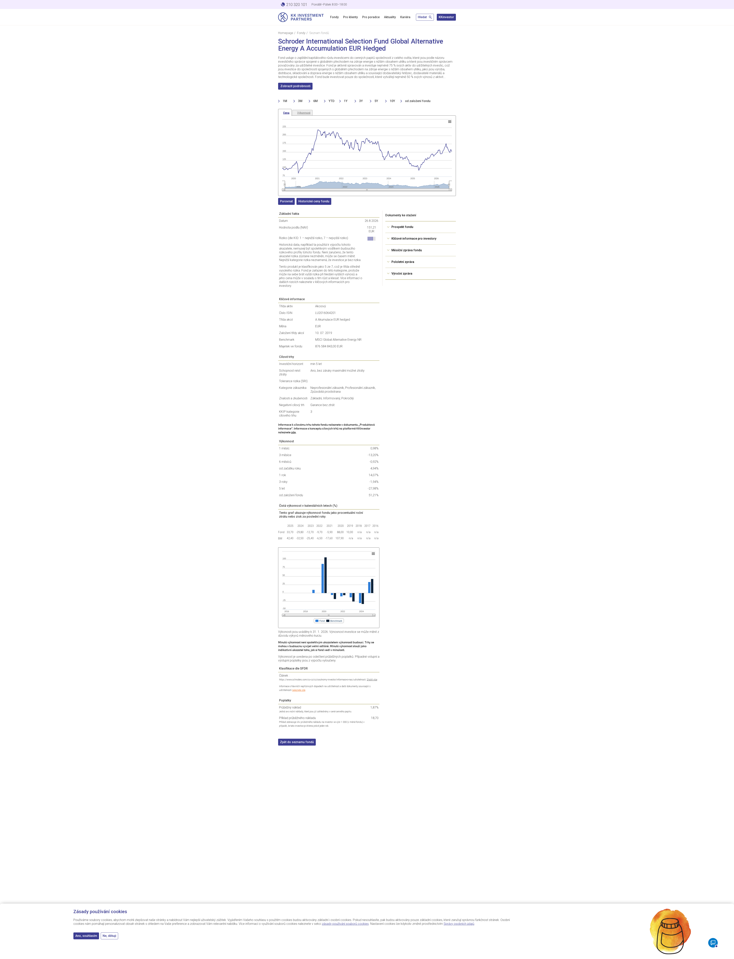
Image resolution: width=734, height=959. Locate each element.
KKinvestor (446, 17)
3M (300, 101)
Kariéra (405, 17)
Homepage (285, 33)
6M (315, 101)
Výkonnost (303, 112)
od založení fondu (417, 101)
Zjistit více (372, 679)
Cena (286, 112)
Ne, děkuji (109, 936)
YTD (332, 101)
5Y (376, 101)
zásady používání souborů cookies (345, 924)
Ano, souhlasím (86, 936)
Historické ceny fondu (313, 201)
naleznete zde (298, 690)
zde (293, 432)
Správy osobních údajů (459, 924)
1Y (346, 101)
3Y (361, 101)
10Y (392, 101)
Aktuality (390, 17)
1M (285, 101)
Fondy (334, 17)
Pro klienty (350, 17)
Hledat (423, 17)
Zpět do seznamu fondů (297, 742)
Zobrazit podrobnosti (295, 86)
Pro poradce (371, 17)
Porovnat (286, 201)
